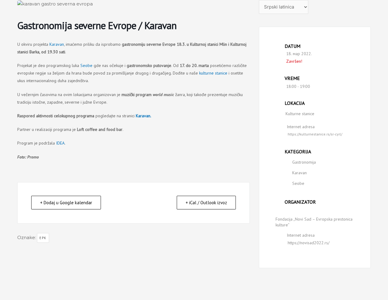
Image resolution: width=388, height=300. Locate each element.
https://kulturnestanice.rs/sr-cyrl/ (315, 134)
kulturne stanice (213, 73)
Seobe (86, 65)
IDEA (60, 143)
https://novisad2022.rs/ (308, 242)
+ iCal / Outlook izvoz (206, 202)
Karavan (56, 44)
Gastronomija (304, 162)
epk (43, 238)
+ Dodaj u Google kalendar (66, 202)
